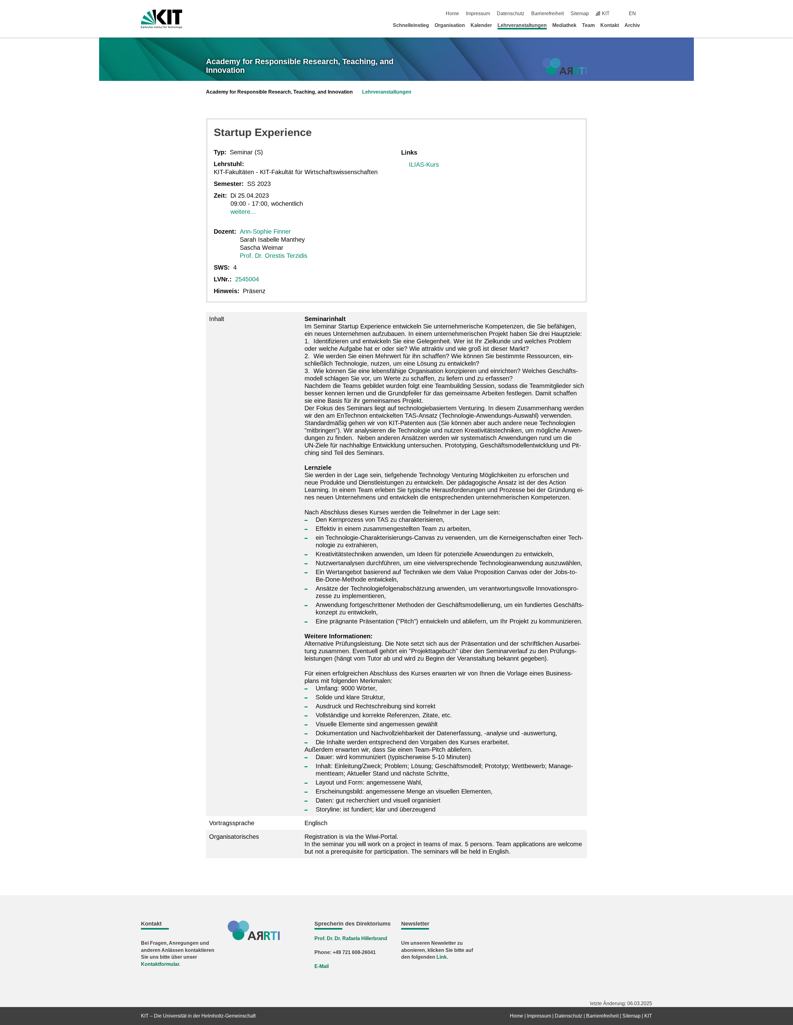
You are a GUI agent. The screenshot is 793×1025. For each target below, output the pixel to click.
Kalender (481, 25)
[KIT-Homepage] (161, 19)
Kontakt (609, 25)
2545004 (247, 279)
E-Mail (321, 966)
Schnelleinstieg (411, 25)
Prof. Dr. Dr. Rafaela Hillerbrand (350, 938)
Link (441, 957)
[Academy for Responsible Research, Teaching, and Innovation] (564, 66)
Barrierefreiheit (547, 13)
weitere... (243, 211)
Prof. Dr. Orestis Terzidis (273, 255)
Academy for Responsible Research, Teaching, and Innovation (299, 66)
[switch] (649, 13)
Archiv (632, 25)
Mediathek (564, 25)
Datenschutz (510, 13)
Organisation (450, 25)
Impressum (478, 13)
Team (588, 25)
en (632, 13)
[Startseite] (650, 25)
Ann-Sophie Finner (265, 231)
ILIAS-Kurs (424, 164)
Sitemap (580, 13)
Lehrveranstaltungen (522, 25)
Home (452, 13)
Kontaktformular (160, 964)
